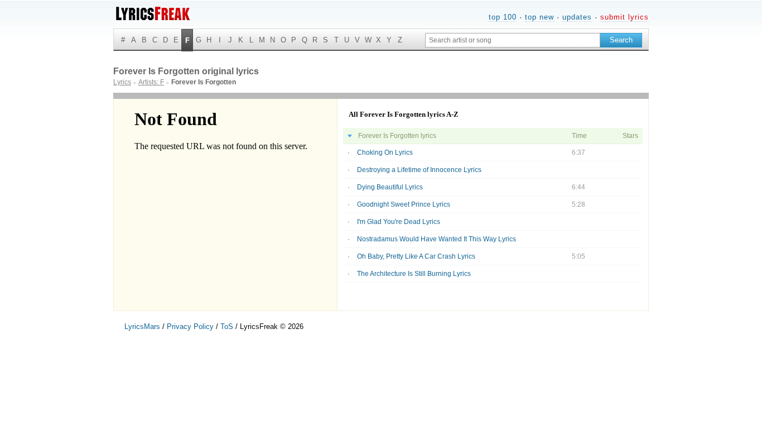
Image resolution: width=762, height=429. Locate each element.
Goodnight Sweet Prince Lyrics (403, 204)
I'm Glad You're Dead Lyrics (398, 222)
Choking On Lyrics (385, 152)
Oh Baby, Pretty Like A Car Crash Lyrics (416, 256)
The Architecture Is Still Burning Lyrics (414, 274)
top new (539, 17)
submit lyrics (624, 17)
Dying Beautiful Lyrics (390, 187)
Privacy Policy (190, 326)
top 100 (503, 17)
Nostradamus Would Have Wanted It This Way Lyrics (436, 239)
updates (577, 17)
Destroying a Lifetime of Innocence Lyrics (419, 170)
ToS (226, 326)
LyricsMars (142, 326)
